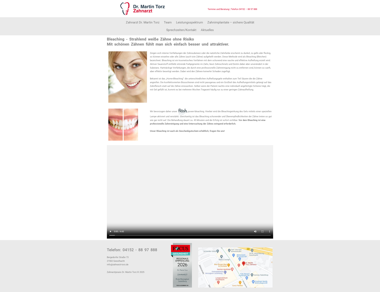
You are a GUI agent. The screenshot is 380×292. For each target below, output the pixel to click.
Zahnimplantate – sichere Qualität (230, 22)
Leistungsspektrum (189, 22)
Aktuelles (207, 30)
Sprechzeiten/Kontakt (181, 30)
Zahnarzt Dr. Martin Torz (142, 22)
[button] (168, 22)
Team (168, 22)
